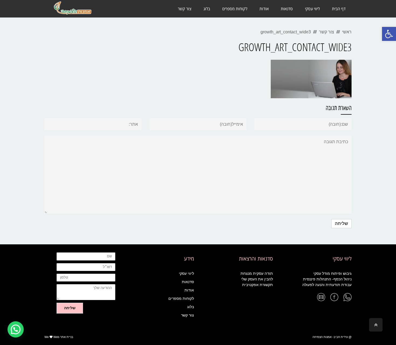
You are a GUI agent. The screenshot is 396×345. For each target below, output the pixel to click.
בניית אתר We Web (58, 337)
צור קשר (326, 32)
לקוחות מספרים (181, 298)
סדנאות (188, 282)
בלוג (190, 307)
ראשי (347, 32)
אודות (189, 290)
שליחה (69, 308)
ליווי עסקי (186, 273)
